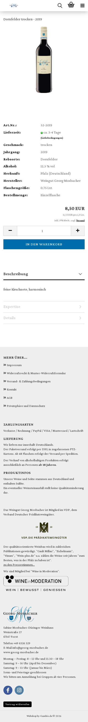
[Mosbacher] (9, 5)
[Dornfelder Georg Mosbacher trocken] (44, 59)
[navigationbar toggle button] (82, 5)
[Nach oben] (75, 715)
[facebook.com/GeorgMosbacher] (7, 690)
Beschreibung (15, 274)
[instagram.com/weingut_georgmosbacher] (19, 690)
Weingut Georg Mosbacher (26, 510)
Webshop (32, 715)
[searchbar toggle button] (59, 5)
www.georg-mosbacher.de (21, 652)
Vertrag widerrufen (17, 704)
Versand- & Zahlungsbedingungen (29, 381)
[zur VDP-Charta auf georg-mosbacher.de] (44, 530)
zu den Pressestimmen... (19, 564)
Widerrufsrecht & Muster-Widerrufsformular (36, 373)
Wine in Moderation (45, 571)
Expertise (11, 306)
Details (9, 318)
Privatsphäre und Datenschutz (26, 406)
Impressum (14, 365)
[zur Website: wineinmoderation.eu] (35, 583)
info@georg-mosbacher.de (30, 647)
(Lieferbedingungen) (52, 137)
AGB (9, 397)
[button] (10, 231)
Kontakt (11, 389)
